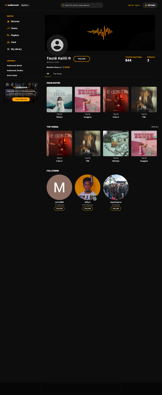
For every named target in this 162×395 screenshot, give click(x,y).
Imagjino (87, 117)
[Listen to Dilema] (59, 99)
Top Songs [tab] (57, 73)
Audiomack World (14, 65)
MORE (67, 67)
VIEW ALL (155, 127)
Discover (15, 21)
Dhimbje (115, 161)
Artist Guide (12, 75)
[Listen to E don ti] (116, 99)
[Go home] (11, 5)
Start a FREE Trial (21, 99)
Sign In (137, 5)
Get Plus (25, 5)
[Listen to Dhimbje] (116, 143)
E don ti (116, 117)
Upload (151, 5)
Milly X (87, 202)
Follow (81, 59)
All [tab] (48, 73)
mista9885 (59, 202)
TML (144, 117)
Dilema (59, 117)
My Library (16, 49)
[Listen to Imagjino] (87, 99)
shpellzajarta (115, 202)
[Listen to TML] (144, 99)
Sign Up (131, 5)
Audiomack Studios (15, 70)
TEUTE (59, 114)
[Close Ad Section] (35, 85)
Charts (14, 28)
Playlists (15, 35)
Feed (13, 42)
